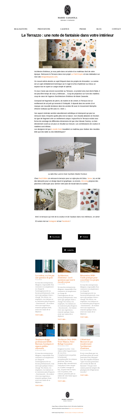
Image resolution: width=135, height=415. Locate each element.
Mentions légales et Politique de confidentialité (74, 412)
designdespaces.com (49, 77)
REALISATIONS (20, 29)
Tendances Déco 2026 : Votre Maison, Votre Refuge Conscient (67, 341)
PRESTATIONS (44, 29)
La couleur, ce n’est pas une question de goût (44, 276)
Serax (89, 178)
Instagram (53, 221)
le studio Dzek (56, 129)
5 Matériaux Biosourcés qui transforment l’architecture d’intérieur (86, 344)
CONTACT (116, 29)
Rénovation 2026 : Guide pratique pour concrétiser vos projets (89, 277)
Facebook (66, 221)
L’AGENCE (64, 29)
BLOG (99, 29)
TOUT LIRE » (39, 315)
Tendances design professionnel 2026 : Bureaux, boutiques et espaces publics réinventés (44, 344)
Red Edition (43, 178)
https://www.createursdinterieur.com (76, 408)
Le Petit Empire (77, 74)
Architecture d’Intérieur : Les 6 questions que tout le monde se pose (66, 278)
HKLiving (84, 181)
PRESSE (82, 29)
